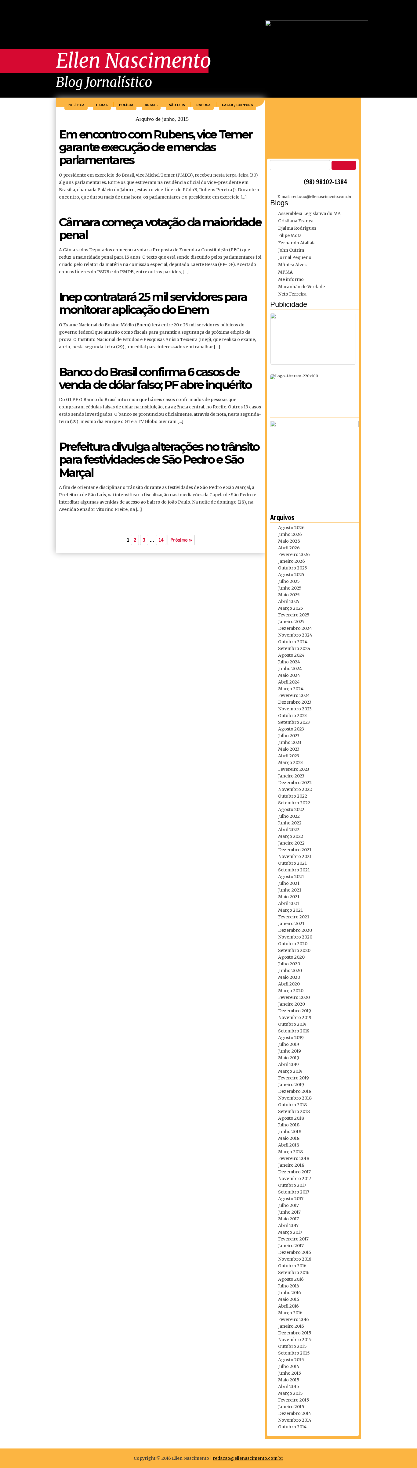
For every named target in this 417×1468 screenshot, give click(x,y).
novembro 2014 (294, 1420)
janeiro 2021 (291, 923)
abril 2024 (289, 682)
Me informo (291, 279)
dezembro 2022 (295, 782)
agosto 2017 (290, 1198)
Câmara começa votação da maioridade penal (160, 228)
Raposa (203, 105)
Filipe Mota (290, 235)
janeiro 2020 (291, 1004)
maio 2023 (288, 749)
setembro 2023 (294, 722)
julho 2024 (289, 662)
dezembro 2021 (294, 849)
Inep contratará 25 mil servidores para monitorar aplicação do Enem (153, 303)
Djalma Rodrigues (297, 228)
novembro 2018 (295, 1098)
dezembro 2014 (294, 1413)
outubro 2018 (292, 1104)
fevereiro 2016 (293, 1319)
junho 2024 (290, 668)
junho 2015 (289, 1373)
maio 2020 (289, 977)
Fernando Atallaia (297, 243)
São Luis (177, 105)
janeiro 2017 (291, 1245)
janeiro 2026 (291, 561)
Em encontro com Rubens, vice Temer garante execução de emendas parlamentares (155, 147)
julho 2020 (289, 964)
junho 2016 (289, 1292)
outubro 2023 (292, 715)
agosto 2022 (291, 809)
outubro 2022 (292, 796)
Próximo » (181, 540)
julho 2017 (288, 1205)
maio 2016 (288, 1299)
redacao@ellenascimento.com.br (248, 1458)
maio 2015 (288, 1380)
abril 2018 (288, 1145)
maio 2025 (289, 595)
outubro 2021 (292, 863)
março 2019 (290, 1071)
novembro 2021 (295, 856)
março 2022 (290, 836)
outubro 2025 (292, 568)
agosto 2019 (291, 1037)
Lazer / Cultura (237, 105)
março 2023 (290, 762)
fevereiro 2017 (293, 1239)
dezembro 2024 (295, 628)
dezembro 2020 (295, 930)
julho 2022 (289, 816)
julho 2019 (288, 1044)
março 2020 (290, 990)
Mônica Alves (292, 264)
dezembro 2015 (294, 1333)
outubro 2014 (292, 1427)
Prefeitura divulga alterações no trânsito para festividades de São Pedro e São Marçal (159, 459)
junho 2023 (289, 742)
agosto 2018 (291, 1118)
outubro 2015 (292, 1346)
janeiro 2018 (291, 1165)
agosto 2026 (291, 527)
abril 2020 (289, 984)
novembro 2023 (295, 709)
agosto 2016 (291, 1279)
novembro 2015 (295, 1339)
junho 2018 (289, 1131)
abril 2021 (288, 903)
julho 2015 (288, 1366)
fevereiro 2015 (293, 1400)
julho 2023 (288, 735)
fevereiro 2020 (294, 997)
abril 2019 (288, 1064)
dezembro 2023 (294, 702)
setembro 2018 (294, 1111)
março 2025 (290, 608)
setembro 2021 (294, 870)
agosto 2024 (291, 655)
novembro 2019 (294, 1017)
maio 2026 (289, 541)
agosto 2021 (291, 876)
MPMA (285, 272)
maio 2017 (288, 1219)
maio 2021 (288, 896)
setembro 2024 (294, 648)
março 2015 (290, 1393)
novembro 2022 (295, 789)
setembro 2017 (293, 1192)
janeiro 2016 (291, 1326)
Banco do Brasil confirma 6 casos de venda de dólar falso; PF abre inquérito (155, 378)
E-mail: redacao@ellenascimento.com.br (314, 196)
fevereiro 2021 (293, 917)
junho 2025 (290, 588)
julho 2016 (288, 1286)
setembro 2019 (294, 1031)
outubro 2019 (292, 1024)
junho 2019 (289, 1051)
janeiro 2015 (291, 1406)
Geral (102, 105)
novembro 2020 (295, 937)
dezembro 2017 (294, 1172)
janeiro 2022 (291, 843)
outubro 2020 (292, 943)
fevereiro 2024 (294, 695)
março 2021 (290, 910)
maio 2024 (289, 675)
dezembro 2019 (294, 1011)
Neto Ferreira (292, 294)
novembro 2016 (294, 1259)
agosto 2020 (291, 957)
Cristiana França (296, 221)
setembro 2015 (294, 1353)
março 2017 (290, 1232)
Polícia (126, 105)
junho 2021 (289, 890)
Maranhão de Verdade (301, 286)
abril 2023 (288, 756)
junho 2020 (290, 970)
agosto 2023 (291, 729)
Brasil (151, 105)
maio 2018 (288, 1138)
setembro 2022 (294, 803)
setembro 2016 (294, 1272)
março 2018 (290, 1151)
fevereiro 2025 (294, 615)
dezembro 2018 (294, 1091)
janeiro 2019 (291, 1084)
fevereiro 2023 (293, 769)
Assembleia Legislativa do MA (309, 213)
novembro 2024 (295, 635)
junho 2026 (290, 534)
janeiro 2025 (291, 621)
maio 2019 (288, 1058)
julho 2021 (288, 883)
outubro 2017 (292, 1185)
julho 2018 (288, 1125)
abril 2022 (288, 829)
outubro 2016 (292, 1266)
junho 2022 (290, 823)
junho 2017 (289, 1212)
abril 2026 (289, 548)
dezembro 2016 (294, 1252)
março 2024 (290, 688)
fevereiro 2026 (294, 554)
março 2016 (290, 1312)
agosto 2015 (291, 1359)
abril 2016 (288, 1306)
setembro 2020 (294, 950)
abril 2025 (288, 601)
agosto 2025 (291, 574)
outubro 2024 (292, 641)
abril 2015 (288, 1386)
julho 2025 (289, 581)
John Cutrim (291, 250)
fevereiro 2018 (293, 1158)
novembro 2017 (294, 1178)
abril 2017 (288, 1225)
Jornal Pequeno (294, 257)
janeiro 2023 (291, 776)
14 (161, 540)
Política (76, 105)
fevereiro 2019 (293, 1078)
